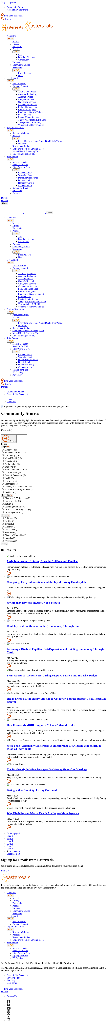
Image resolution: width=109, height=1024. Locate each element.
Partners (16, 62)
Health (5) (9, 478)
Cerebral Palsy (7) (13, 501)
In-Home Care (24, 114)
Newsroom (17, 67)
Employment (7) (12, 467)
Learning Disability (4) (15, 506)
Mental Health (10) (13, 458)
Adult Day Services (27, 91)
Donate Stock (24, 180)
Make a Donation (20, 162)
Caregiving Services (27, 102)
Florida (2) (9, 521)
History (15, 44)
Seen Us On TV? (20, 164)
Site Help (11, 980)
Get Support (12, 78)
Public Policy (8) (12, 464)
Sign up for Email (20, 188)
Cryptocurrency (25, 185)
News (20, 75)
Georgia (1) (10, 538)
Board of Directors (26, 57)
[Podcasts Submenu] (16, 138)
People (15, 49)
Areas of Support (20, 86)
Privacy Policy (13, 978)
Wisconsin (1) (11, 541)
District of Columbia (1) (15, 535)
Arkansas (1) (10, 532)
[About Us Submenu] (10, 38)
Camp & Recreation (27, 99)
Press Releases (24, 73)
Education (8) (11, 461)
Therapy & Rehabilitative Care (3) (20, 486)
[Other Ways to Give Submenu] (16, 169)
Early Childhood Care (28, 107)
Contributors (23, 60)
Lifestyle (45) (11, 450)
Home (9, 399)
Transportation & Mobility (30, 122)
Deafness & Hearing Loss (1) (18, 509)
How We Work (19, 83)
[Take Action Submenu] (10, 159)
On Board (22, 143)
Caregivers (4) (11, 481)
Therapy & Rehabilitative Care (32, 120)
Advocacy (17, 193)
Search (7, 19)
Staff (20, 54)
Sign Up (5, 870)
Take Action (12, 156)
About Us (11, 36)
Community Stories (15, 7)
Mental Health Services (28, 117)
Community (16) (12, 455)
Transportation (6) (13, 472)
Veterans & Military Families (31, 125)
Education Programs (27, 109)
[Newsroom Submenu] (16, 70)
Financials (17, 46)
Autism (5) (9, 504)
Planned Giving (25, 172)
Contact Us (12, 996)
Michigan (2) (10, 526)
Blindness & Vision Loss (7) (17, 498)
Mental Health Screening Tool (25, 151)
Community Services (27, 104)
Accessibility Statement (17, 10)
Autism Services (25, 97)
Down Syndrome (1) (14, 512)
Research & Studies (21, 146)
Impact (15, 41)
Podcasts (16, 135)
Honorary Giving (26, 183)
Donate (4, 991)
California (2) (11, 518)
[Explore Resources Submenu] (10, 130)
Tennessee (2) (11, 529)
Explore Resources (15, 127)
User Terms (12, 983)
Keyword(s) (6, 430)
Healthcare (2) (11, 492)
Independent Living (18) (15, 452)
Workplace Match (26, 175)
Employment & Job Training (31, 112)
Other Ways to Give (21, 167)
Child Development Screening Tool (28, 149)
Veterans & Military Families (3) (19, 489)
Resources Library (20, 133)
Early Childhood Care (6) (16, 469)
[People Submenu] (16, 51)
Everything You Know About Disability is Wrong (40, 141)
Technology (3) (11, 484)
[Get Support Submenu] (10, 80)
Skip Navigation (8, 2)
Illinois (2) (9, 524)
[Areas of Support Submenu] (16, 88)
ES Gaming (17, 190)
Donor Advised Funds (28, 178)
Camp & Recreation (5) (15, 475)
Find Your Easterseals (13, 15)
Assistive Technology (27, 94)
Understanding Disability (23, 154)
